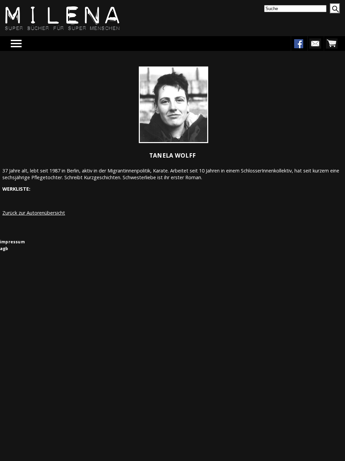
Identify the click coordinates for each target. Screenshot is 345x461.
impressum (12, 242)
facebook (298, 43)
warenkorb (331, 43)
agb (4, 248)
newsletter (315, 43)
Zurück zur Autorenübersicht (33, 213)
